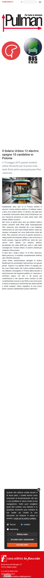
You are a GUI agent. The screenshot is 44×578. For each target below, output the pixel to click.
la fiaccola (6, 2)
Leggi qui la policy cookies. (25, 518)
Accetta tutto (22, 545)
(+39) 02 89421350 (10, 571)
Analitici (27, 524)
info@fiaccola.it (9, 574)
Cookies (6, 576)
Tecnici (13, 524)
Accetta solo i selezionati (22, 539)
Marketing (14, 529)
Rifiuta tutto (22, 534)
